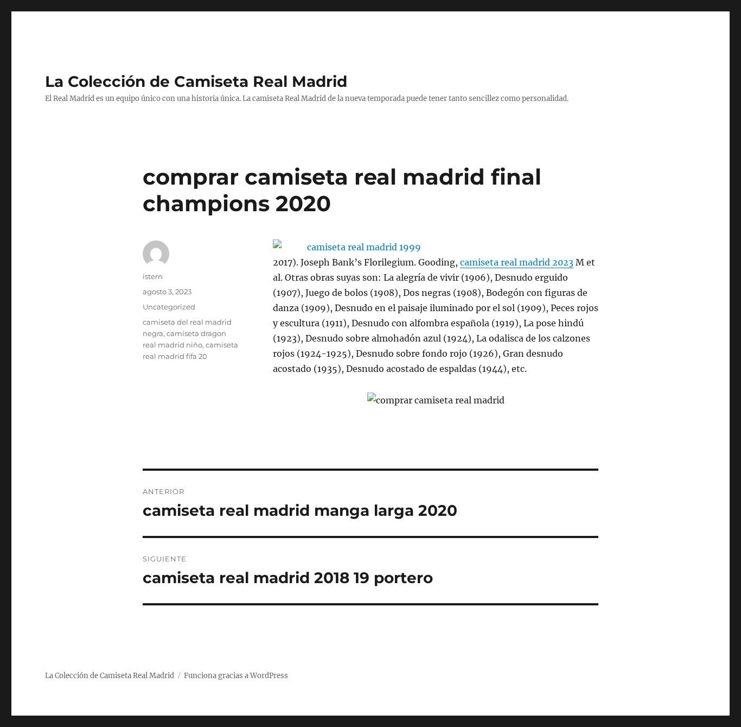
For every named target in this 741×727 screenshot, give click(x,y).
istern (153, 276)
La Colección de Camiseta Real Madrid (196, 81)
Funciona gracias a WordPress (236, 675)
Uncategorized (169, 306)
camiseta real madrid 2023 (516, 262)
